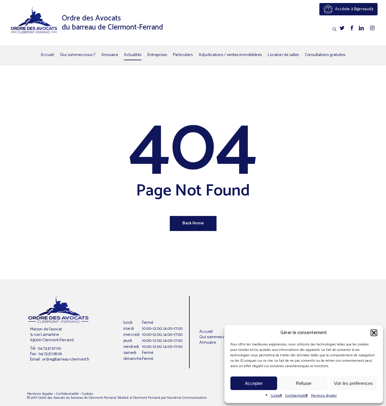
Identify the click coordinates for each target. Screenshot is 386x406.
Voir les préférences (353, 383)
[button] (374, 333)
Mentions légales (324, 395)
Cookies (276, 395)
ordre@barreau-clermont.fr (66, 359)
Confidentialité (296, 395)
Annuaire (207, 342)
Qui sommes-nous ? (217, 337)
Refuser (304, 383)
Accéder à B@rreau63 (353, 9)
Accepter (254, 383)
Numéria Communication (187, 398)
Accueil (206, 331)
